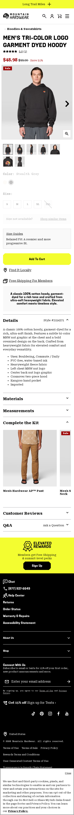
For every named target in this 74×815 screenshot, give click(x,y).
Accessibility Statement (19, 623)
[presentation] (44, 16)
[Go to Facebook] (58, 715)
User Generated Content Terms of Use (25, 761)
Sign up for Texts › (29, 702)
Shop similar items (53, 218)
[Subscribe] (68, 681)
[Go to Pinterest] (42, 715)
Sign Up (37, 565)
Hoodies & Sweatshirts (24, 28)
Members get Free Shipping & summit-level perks (37, 556)
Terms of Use (46, 691)
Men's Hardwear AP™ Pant (23, 490)
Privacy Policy (49, 748)
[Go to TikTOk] (33, 715)
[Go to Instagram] (50, 715)
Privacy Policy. (18, 811)
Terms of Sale (30, 748)
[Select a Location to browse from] (5, 734)
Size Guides (14, 233)
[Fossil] (5, 182)
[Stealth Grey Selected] (11, 182)
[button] (67, 16)
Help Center (16, 595)
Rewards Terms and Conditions (21, 754)
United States (17, 734)
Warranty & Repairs (16, 616)
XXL (48, 204)
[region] (37, 791)
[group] (37, 556)
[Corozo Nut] (30, 458)
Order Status (11, 609)
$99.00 (23, 60)
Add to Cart (37, 259)
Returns (8, 602)
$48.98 (10, 60)
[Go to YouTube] (67, 715)
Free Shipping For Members (31, 281)
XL (37, 204)
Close (68, 773)
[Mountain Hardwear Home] (16, 16)
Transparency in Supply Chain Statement (27, 767)
